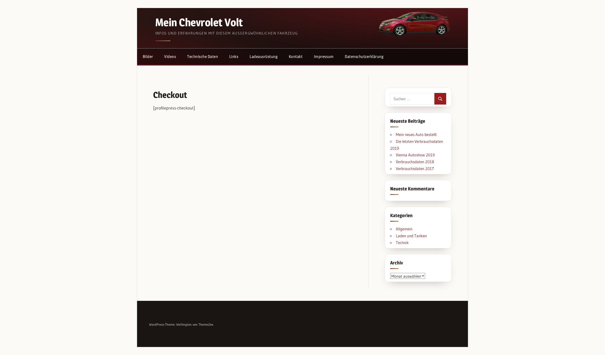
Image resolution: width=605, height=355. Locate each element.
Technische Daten (202, 56)
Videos (170, 56)
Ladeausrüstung (263, 56)
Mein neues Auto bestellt (416, 134)
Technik (402, 242)
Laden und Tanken (411, 235)
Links (233, 56)
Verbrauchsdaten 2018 (415, 161)
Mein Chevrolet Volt (199, 22)
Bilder (148, 56)
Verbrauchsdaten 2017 (415, 168)
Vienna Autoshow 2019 (415, 154)
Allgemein (404, 228)
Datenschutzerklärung (364, 56)
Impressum (324, 56)
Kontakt (296, 56)
